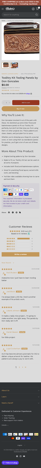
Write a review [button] (20, 254)
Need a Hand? (7, 403)
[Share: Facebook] (9, 212)
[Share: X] (12, 212)
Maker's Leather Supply (10, 74)
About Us (5, 390)
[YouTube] (24, 456)
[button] (11, 238)
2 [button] (19, 367)
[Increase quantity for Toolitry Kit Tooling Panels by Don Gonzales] (9, 102)
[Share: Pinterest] (16, 212)
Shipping (4, 87)
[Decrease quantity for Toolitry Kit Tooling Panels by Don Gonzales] (3, 102)
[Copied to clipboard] (19, 212)
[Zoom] (35, 26)
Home (3, 20)
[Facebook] (17, 456)
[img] (7, 269)
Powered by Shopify (20, 451)
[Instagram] (20, 456)
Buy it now (20, 109)
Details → (5, 425)
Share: (4, 212)
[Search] (36, 14)
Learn (4, 397)
